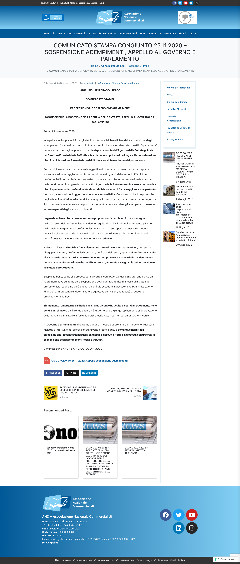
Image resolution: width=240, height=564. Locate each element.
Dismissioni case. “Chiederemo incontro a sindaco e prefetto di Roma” (186, 236)
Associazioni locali (128, 33)
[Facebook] (174, 3)
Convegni (152, 33)
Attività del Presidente (178, 87)
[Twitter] (180, 3)
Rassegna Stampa (130, 83)
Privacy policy (50, 542)
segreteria (88, 83)
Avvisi (170, 95)
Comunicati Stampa (109, 83)
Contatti (192, 33)
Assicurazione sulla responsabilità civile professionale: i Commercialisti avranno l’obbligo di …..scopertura (185, 213)
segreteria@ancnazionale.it (92, 3)
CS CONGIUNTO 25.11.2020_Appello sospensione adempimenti (89, 360)
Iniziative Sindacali (102, 33)
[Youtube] (185, 3)
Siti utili (182, 33)
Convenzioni (170, 33)
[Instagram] (197, 3)
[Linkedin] (191, 3)
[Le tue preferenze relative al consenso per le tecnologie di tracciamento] (225, 559)
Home (46, 33)
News (142, 33)
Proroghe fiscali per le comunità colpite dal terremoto (184, 190)
